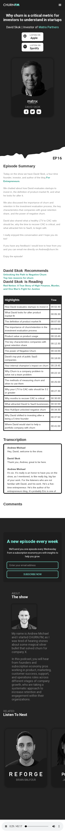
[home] (14, 4)
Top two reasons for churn (18, 278)
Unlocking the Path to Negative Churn (24, 274)
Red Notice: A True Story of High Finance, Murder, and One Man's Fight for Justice (31, 287)
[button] (60, 5)
